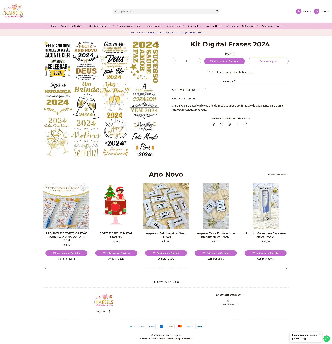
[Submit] (217, 11)
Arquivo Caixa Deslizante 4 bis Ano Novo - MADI (216, 234)
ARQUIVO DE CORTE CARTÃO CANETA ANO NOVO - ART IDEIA (66, 236)
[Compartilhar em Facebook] (213, 124)
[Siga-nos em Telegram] (108, 311)
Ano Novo (170, 32)
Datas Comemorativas (150, 32)
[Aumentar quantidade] (198, 61)
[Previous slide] (45, 268)
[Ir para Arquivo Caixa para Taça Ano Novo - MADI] (266, 206)
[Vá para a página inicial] (13, 11)
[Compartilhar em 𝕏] (221, 124)
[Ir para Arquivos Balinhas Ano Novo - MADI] (166, 206)
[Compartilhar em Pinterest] (237, 124)
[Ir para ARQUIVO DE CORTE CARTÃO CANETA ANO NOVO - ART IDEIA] (66, 206)
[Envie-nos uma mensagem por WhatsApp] (326, 338)
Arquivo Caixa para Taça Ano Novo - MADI (265, 234)
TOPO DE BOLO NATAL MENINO (116, 234)
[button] (146, 268)
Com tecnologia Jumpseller (179, 338)
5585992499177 (228, 304)
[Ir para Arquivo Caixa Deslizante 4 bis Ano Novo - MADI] (216, 206)
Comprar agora (66, 258)
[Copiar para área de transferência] (245, 124)
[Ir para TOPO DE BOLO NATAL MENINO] (116, 206)
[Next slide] (287, 268)
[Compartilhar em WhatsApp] (229, 124)
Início (132, 32)
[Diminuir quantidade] (174, 61)
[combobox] (166, 11)
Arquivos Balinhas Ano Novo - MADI (166, 234)
